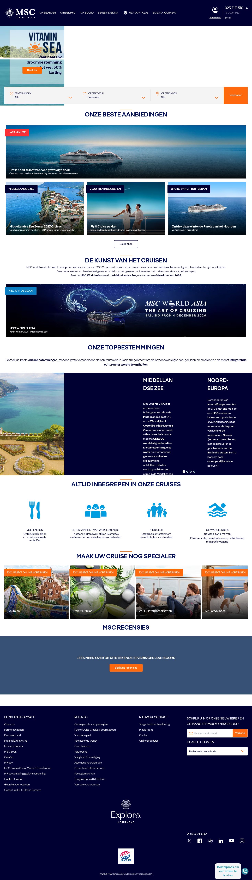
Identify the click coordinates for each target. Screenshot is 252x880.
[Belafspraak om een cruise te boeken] (245, 871)
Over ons (9, 724)
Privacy (8, 762)
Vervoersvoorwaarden (87, 784)
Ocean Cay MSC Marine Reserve (22, 790)
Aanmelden (215, 17)
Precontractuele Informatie (89, 768)
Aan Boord (87, 13)
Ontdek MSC (67, 13)
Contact (143, 735)
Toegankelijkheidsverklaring (154, 724)
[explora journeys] (126, 811)
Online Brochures (148, 741)
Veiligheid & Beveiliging (87, 757)
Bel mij (228, 18)
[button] (32, 70)
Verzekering (80, 751)
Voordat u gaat (82, 735)
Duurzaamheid (12, 735)
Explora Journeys (164, 13)
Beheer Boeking (108, 13)
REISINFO (81, 717)
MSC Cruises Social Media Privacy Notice (27, 768)
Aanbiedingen (47, 13)
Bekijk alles (126, 244)
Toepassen (235, 95)
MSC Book (10, 751)
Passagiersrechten (84, 773)
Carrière (8, 757)
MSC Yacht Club (138, 13)
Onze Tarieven (82, 746)
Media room (146, 730)
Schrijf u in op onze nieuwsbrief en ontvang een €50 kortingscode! (215, 721)
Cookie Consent (13, 779)
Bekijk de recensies (126, 668)
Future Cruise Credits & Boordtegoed (95, 730)
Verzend (240, 733)
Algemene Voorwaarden (88, 762)
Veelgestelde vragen (85, 741)
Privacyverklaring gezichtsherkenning (24, 773)
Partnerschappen (14, 730)
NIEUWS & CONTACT (153, 717)
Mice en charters (13, 746)
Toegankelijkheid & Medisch (89, 779)
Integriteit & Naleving (15, 741)
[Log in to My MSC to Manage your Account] (215, 10)
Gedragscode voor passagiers (91, 724)
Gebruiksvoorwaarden (17, 784)
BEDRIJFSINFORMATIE (19, 717)
